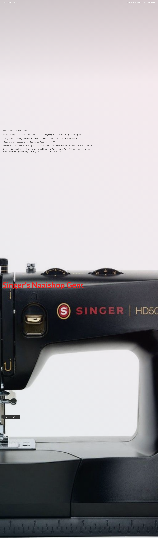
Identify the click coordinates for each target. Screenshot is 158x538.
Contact (16, 2)
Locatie (10, 2)
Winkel (4, 2)
